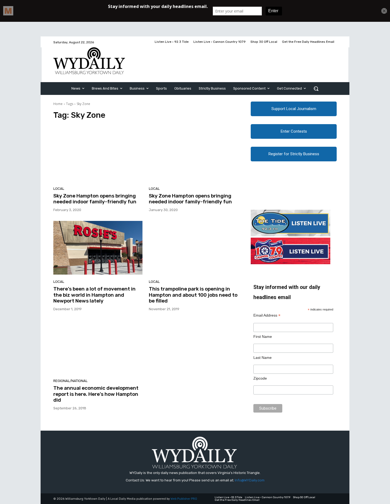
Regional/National (70, 381)
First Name (262, 336)
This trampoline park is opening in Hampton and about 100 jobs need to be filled (193, 295)
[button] (316, 88)
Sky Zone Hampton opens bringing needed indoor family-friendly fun (94, 199)
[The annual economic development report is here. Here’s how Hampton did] (97, 347)
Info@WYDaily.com (250, 480)
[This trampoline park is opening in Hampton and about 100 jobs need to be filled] (193, 248)
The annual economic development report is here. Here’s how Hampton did (95, 394)
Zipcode (260, 378)
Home (58, 104)
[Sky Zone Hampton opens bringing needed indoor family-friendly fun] (97, 155)
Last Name (262, 357)
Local (58, 188)
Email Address (266, 315)
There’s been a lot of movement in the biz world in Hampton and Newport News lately (94, 295)
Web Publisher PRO (184, 499)
